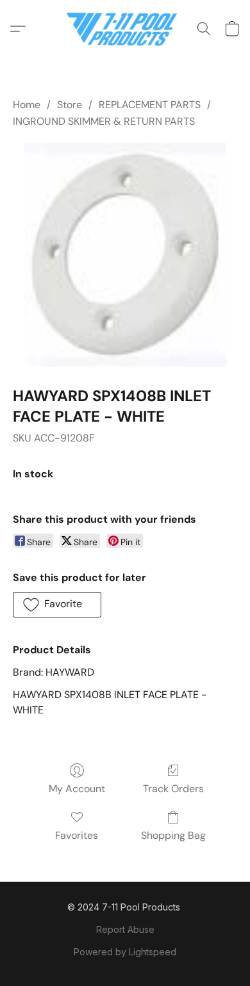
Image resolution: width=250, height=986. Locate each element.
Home (26, 104)
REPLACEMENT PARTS (150, 104)
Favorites (76, 835)
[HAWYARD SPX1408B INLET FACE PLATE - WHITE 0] (125, 255)
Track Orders (173, 788)
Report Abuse (125, 929)
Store (69, 104)
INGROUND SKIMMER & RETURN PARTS (104, 121)
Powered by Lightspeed (125, 951)
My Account (77, 788)
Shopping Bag (173, 835)
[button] (125, 29)
